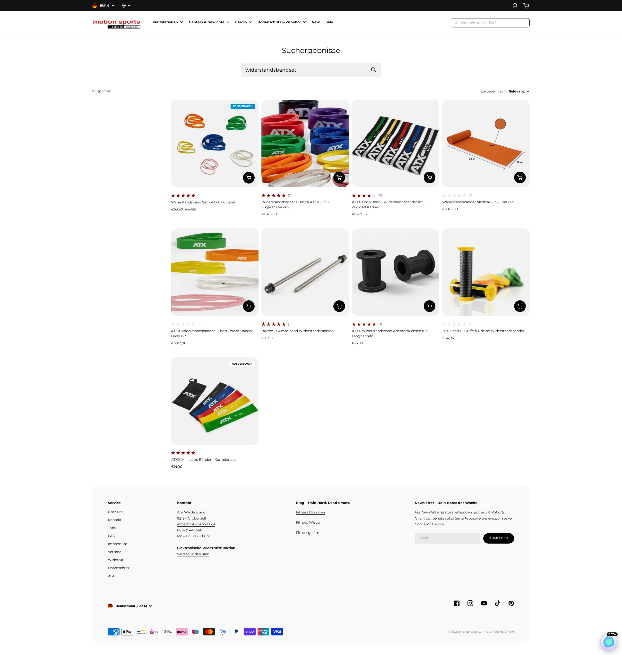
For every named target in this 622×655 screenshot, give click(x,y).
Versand (114, 552)
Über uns (115, 512)
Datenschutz (119, 568)
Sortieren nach (493, 91)
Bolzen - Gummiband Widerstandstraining (297, 331)
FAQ (111, 536)
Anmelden (498, 538)
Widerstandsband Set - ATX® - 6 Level (203, 202)
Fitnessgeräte (307, 532)
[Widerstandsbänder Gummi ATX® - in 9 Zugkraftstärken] (305, 143)
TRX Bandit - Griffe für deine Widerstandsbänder (483, 331)
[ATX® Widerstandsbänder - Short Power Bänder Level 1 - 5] (215, 272)
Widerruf (115, 560)
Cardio (241, 22)
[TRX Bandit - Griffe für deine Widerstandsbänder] (486, 272)
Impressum (117, 544)
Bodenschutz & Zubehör (279, 22)
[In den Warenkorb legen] (249, 178)
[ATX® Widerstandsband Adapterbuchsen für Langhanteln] (395, 272)
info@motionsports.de (196, 524)
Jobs (112, 528)
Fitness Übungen (310, 512)
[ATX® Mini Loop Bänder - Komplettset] (215, 401)
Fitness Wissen (308, 522)
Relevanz (517, 91)
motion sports (469, 631)
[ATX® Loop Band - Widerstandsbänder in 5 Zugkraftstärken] (395, 143)
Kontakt (114, 520)
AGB (112, 576)
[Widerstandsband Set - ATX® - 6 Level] (215, 143)
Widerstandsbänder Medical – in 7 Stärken (478, 202)
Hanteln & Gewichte (207, 22)
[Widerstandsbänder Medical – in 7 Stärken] (486, 143)
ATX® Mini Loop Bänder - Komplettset (203, 459)
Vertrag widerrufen (193, 554)
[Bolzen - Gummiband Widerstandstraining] (305, 272)
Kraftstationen (165, 22)
